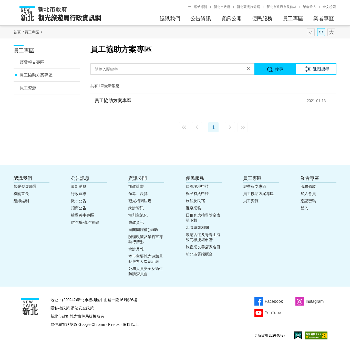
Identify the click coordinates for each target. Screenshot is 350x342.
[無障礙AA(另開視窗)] (316, 335)
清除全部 (248, 69)
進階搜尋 (321, 69)
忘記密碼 (308, 201)
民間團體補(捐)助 (143, 229)
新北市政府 (222, 7)
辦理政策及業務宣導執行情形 (145, 239)
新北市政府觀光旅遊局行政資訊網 (60, 14)
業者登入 (309, 7)
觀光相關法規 (139, 201)
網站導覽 (200, 7)
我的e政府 (298, 335)
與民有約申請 (197, 193)
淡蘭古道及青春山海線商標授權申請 (203, 237)
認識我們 (170, 18)
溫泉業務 (193, 208)
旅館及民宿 (195, 201)
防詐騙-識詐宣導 (85, 222)
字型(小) (311, 32)
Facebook (274, 301)
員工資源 (28, 88)
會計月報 (136, 249)
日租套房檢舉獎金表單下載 (203, 217)
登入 (304, 208)
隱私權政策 (60, 308)
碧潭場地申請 (197, 186)
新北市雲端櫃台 (199, 254)
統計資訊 (136, 208)
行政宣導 (78, 193)
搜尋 (279, 69)
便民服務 (262, 18)
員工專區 (293, 18)
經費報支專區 (32, 62)
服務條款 (308, 186)
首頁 (17, 32)
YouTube (273, 312)
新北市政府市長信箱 (281, 7)
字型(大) (331, 32)
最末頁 (243, 127)
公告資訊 (200, 18)
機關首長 (21, 193)
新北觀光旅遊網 (248, 7)
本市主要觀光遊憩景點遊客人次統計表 (145, 258)
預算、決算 (138, 193)
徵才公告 (78, 201)
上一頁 (197, 127)
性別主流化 (138, 215)
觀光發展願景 (25, 186)
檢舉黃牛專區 (82, 215)
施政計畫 (136, 186)
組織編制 (21, 201)
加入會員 (308, 193)
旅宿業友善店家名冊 (203, 247)
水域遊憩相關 (197, 227)
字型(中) (321, 32)
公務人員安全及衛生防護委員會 (145, 271)
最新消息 (78, 186)
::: (189, 7)
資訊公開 (231, 18)
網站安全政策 (82, 308)
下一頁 (230, 127)
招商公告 (78, 208)
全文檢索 (329, 7)
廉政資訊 (136, 222)
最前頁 (184, 127)
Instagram (315, 301)
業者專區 (323, 18)
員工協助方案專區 (36, 75)
